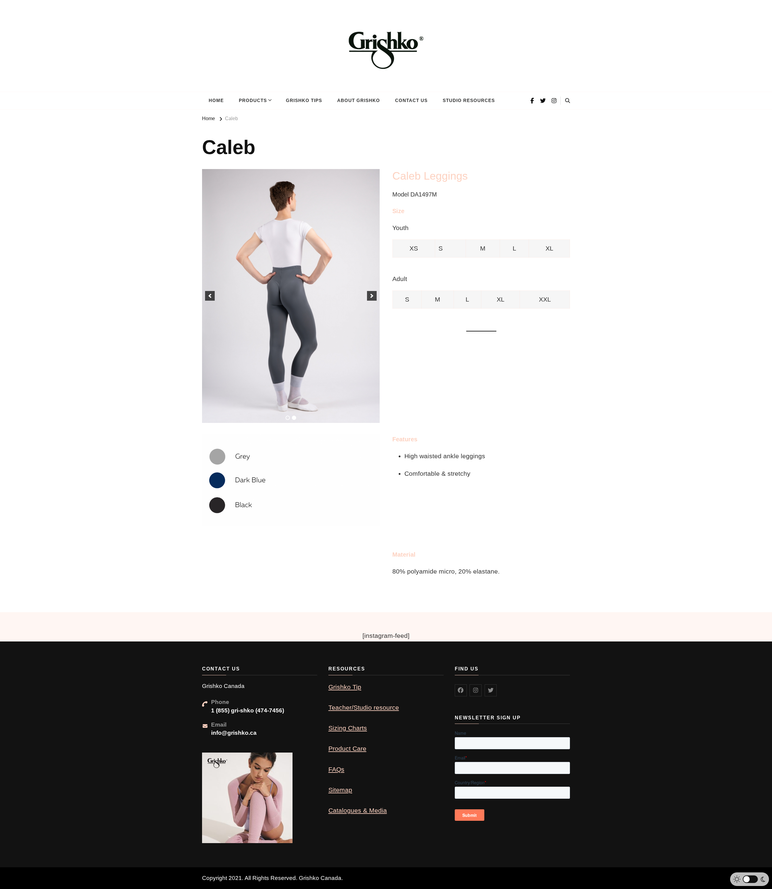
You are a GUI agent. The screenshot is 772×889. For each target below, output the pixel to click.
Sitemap (340, 789)
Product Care (347, 748)
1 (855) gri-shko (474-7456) (247, 710)
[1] (288, 418)
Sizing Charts (347, 727)
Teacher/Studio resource (363, 707)
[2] (294, 418)
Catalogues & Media (357, 810)
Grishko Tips (304, 100)
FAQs (336, 769)
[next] (372, 296)
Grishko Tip (344, 686)
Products (253, 100)
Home (216, 100)
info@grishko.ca (234, 733)
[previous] (210, 296)
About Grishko (358, 100)
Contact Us (411, 100)
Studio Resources (469, 100)
